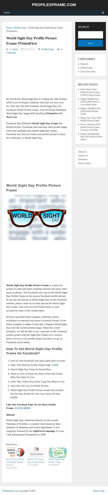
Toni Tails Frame (87, 71)
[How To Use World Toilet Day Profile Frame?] (15, 453)
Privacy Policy (84, 163)
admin (15, 49)
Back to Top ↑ (99, 491)
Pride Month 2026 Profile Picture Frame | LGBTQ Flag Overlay (90, 92)
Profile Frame (20, 27)
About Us (82, 152)
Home (9, 27)
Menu (7, 13)
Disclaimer (83, 159)
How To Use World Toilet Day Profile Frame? (15, 462)
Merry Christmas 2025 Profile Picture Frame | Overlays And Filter (90, 127)
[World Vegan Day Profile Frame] (58, 453)
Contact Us (83, 155)
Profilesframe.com (54, 5)
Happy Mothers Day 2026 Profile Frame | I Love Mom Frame (90, 102)
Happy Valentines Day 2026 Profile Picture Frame (90, 111)
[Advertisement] (37, 77)
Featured (84, 64)
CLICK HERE (23, 408)
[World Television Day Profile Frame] (36, 453)
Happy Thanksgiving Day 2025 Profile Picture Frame (91, 137)
